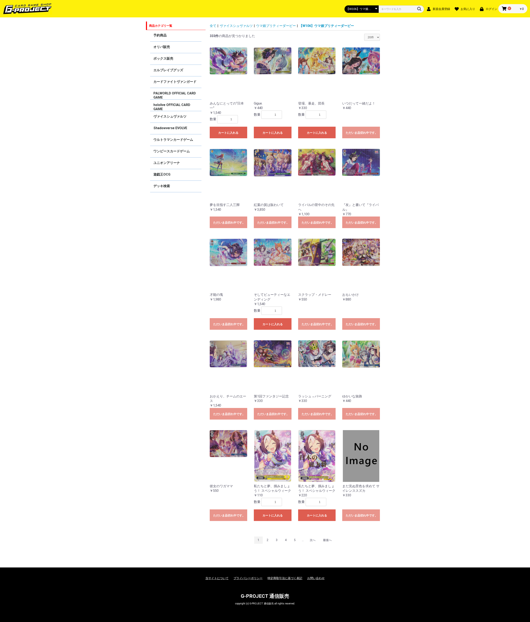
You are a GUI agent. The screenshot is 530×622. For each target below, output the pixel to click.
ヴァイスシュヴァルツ (170, 116)
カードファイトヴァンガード (174, 82)
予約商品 (160, 35)
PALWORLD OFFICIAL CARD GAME (174, 95)
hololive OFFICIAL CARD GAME (171, 107)
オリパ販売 (161, 47)
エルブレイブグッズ (168, 70)
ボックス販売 (163, 58)
